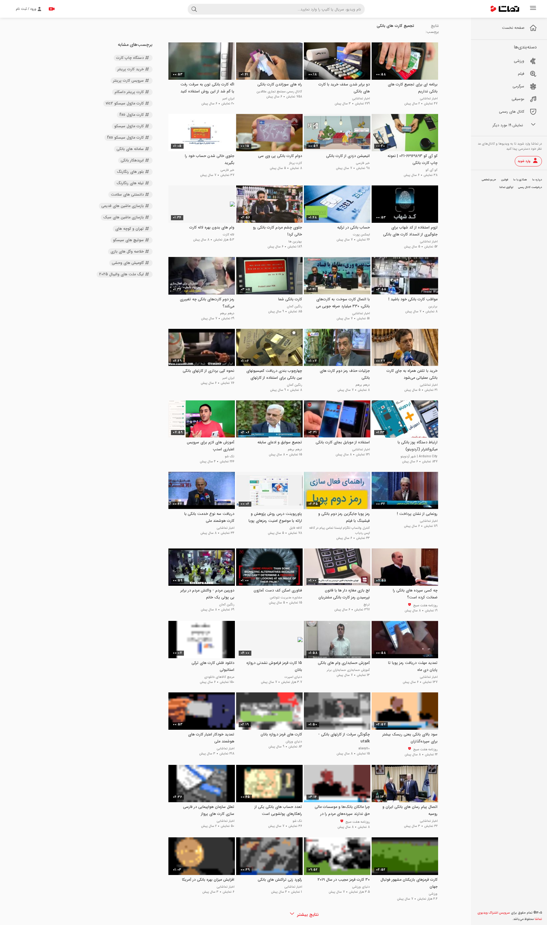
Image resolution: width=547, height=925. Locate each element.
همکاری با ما (520, 180)
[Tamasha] (505, 9)
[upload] (52, 9)
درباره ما (537, 180)
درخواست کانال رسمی (530, 187)
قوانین (504, 180)
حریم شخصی (489, 180)
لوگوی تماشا (506, 187)
